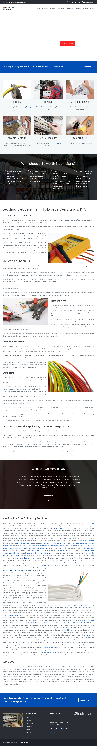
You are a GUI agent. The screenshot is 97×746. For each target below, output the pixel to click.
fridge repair (46, 543)
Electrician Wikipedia (49, 652)
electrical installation (22, 543)
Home (38, 8)
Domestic (61, 8)
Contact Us (87, 67)
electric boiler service (38, 550)
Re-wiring (10, 107)
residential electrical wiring (46, 553)
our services (90, 635)
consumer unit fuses (59, 528)
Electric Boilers (41, 107)
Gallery (85, 8)
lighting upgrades (81, 622)
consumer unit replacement (49, 546)
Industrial (78, 8)
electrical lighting (48, 647)
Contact (92, 8)
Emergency (45, 8)
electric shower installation (81, 546)
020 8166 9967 (89, 2)
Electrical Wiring (29, 558)
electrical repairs (22, 238)
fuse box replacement (33, 546)
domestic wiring (14, 615)
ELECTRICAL (16, 102)
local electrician (65, 630)
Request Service (67, 43)
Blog (28, 729)
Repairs (57, 143)
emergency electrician (9, 570)
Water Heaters (50, 107)
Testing (28, 107)
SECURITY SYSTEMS (17, 138)
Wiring (5, 107)
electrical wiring (82, 266)
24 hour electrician (88, 541)
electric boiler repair (82, 543)
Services (52, 8)
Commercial (70, 8)
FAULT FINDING (80, 138)
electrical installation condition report (28, 622)
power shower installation (82, 605)
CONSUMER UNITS (48, 138)
